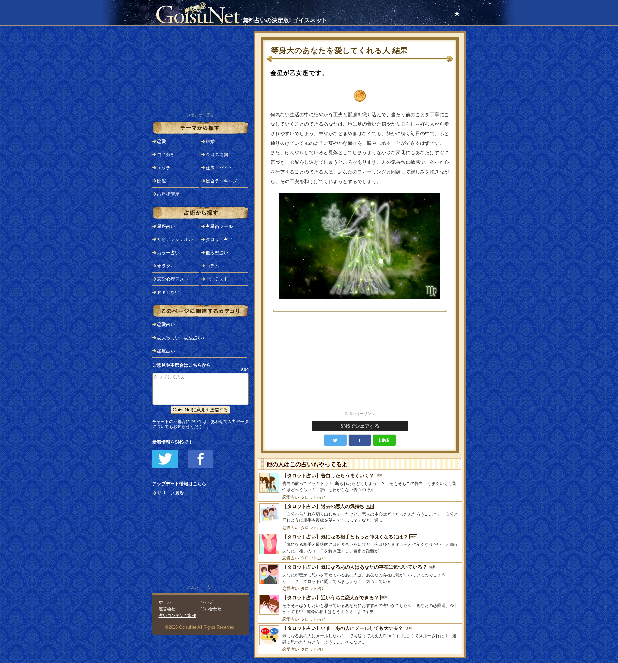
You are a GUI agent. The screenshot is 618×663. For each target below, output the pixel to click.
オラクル (166, 265)
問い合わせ (211, 608)
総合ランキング (221, 180)
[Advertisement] (360, 365)
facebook (360, 440)
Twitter (335, 440)
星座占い (166, 226)
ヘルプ (207, 602)
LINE (384, 440)
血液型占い (217, 252)
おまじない (168, 292)
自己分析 (166, 154)
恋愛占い (290, 497)
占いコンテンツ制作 (177, 615)
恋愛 (161, 141)
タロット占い (313, 497)
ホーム (165, 602)
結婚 (210, 141)
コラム (212, 265)
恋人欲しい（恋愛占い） (182, 337)
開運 (161, 180)
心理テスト (217, 279)
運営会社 (167, 608)
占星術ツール (219, 226)
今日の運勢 (217, 154)
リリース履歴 (170, 493)
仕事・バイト (219, 167)
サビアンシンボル (175, 239)
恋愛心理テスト (173, 279)
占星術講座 (168, 194)
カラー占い (168, 252)
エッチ (164, 167)
